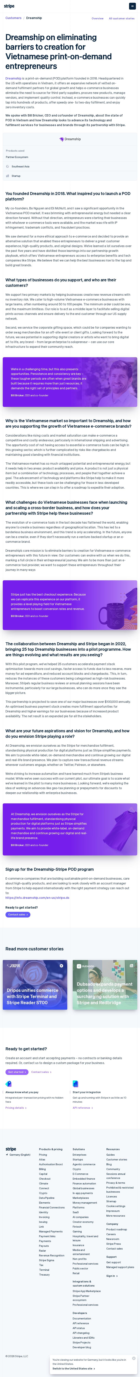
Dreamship (13, 78)
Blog (109, 1164)
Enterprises (79, 1154)
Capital (43, 1174)
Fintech (77, 1226)
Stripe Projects (81, 1342)
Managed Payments (51, 1231)
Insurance (78, 1245)
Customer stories (116, 1159)
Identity (43, 1212)
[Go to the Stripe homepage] (9, 1149)
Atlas (42, 1159)
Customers (13, 18)
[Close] (133, 1359)
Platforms (79, 1207)
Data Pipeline (47, 1197)
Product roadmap (116, 1229)
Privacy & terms (115, 1182)
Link (41, 1226)
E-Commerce (80, 1174)
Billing (42, 1169)
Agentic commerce (84, 1164)
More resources (115, 1215)
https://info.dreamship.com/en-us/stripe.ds (37, 897)
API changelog (81, 1333)
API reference (81, 1107)
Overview (97, 18)
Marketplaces (81, 1197)
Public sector (80, 1268)
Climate (43, 1183)
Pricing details (14, 1107)
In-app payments (83, 1193)
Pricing (43, 1154)
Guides (110, 1154)
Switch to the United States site (72, 1368)
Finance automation (84, 1183)
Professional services (85, 1263)
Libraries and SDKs (84, 1337)
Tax (41, 1265)
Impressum (113, 1211)
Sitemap (111, 1201)
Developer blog (82, 1347)
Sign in (110, 1275)
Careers (111, 1234)
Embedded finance (84, 1178)
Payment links (47, 1236)
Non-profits (80, 1258)
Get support (113, 1262)
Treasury (44, 1274)
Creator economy (83, 1221)
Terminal (44, 1269)
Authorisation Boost (51, 1164)
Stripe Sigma (46, 1260)
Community (113, 1169)
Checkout (45, 1178)
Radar (42, 1250)
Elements (44, 1202)
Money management (85, 1202)
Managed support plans (120, 1267)
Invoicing (44, 1217)
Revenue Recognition (51, 1255)
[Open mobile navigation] (132, 6)
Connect (44, 1188)
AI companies (81, 1217)
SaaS (76, 1212)
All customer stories (122, 18)
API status (79, 1328)
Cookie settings (115, 1206)
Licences (111, 1196)
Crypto (43, 1193)
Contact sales (16, 914)
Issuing (43, 1221)
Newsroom (112, 1239)
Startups (78, 1159)
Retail (76, 1273)
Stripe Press (113, 1243)
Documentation (82, 1318)
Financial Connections (52, 1207)
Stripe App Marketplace (87, 1291)
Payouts (44, 1245)
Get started (15, 1072)
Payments (45, 1241)
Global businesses (83, 1188)
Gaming (77, 1231)
